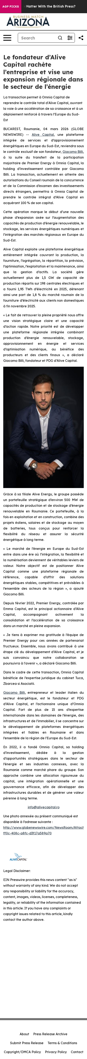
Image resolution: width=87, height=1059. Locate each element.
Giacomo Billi (73, 152)
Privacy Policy (56, 1052)
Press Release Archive (50, 1034)
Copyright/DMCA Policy (22, 1052)
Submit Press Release (27, 1043)
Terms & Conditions (62, 1043)
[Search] (60, 37)
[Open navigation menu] (7, 38)
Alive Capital (43, 135)
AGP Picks (10, 6)
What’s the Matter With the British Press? (41, 6)
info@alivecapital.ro (43, 807)
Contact (77, 1052)
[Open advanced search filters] (70, 37)
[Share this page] (81, 38)
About (24, 1034)
